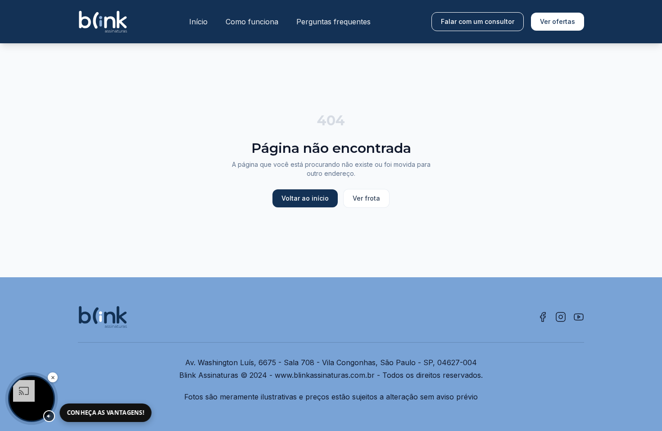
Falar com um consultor (477, 21)
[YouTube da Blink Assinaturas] (578, 317)
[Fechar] (53, 377)
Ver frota (366, 198)
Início (198, 21)
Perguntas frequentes (333, 21)
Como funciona (252, 21)
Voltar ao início (305, 198)
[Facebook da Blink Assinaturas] (542, 317)
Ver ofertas (557, 21)
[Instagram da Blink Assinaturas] (560, 317)
